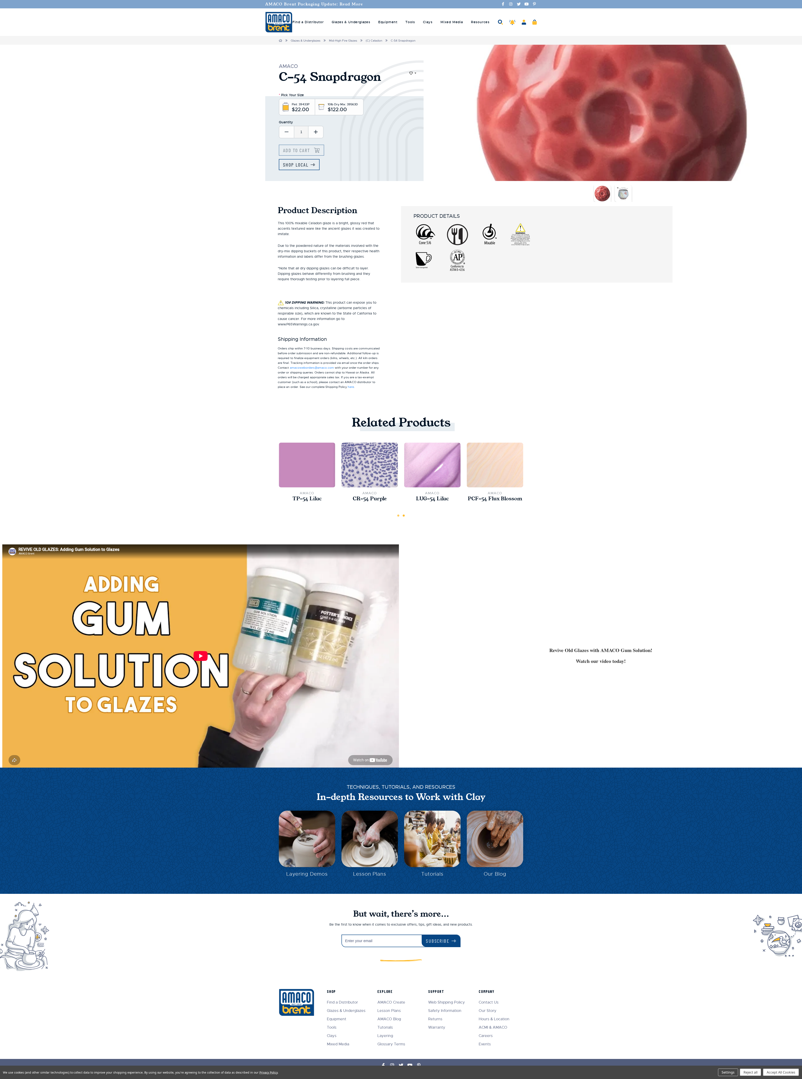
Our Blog (495, 874)
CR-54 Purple (370, 498)
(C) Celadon (374, 40)
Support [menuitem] (436, 991)
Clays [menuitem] (428, 22)
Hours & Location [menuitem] (494, 1019)
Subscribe (437, 941)
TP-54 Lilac (307, 498)
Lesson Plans (369, 874)
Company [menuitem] (487, 991)
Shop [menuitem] (331, 991)
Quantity (286, 122)
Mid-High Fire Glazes (343, 40)
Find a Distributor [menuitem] (308, 22)
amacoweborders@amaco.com (312, 367)
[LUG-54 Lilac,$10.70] (432, 465)
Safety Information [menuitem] (444, 1010)
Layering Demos (306, 874)
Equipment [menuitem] (387, 22)
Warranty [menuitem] (436, 1027)
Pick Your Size (291, 95)
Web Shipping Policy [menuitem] (446, 1002)
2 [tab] (404, 516)
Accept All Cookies (781, 1072)
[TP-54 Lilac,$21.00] (307, 465)
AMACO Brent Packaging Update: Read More (314, 4)
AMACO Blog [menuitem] (389, 1019)
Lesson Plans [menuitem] (389, 1010)
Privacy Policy (268, 1072)
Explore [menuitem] (385, 991)
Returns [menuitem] (435, 1019)
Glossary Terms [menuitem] (391, 1044)
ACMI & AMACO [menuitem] (493, 1027)
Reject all (751, 1072)
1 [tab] (398, 516)
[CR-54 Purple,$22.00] (369, 465)
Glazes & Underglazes (305, 40)
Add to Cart (297, 150)
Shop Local (295, 165)
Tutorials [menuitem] (385, 1027)
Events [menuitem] (485, 1044)
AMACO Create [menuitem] (391, 1002)
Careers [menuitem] (486, 1035)
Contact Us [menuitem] (489, 1002)
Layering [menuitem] (385, 1035)
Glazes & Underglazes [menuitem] (351, 22)
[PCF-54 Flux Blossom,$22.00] (495, 465)
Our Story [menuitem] (487, 1010)
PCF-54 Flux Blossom (495, 498)
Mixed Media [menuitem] (451, 22)
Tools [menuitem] (410, 22)
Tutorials (432, 874)
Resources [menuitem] (480, 22)
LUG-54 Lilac (432, 498)
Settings (728, 1072)
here (351, 387)
